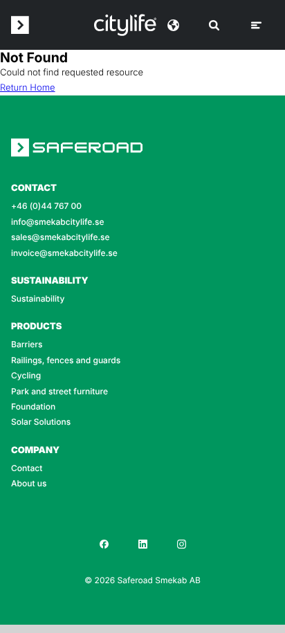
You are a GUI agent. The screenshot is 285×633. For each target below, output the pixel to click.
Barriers (26, 344)
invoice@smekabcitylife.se (64, 253)
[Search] (214, 25)
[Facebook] (103, 543)
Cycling (26, 375)
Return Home (27, 87)
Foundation (33, 407)
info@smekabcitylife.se (57, 222)
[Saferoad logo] (20, 25)
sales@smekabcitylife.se (60, 237)
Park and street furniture (59, 391)
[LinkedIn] (142, 543)
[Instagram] (181, 543)
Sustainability (37, 299)
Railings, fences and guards (65, 360)
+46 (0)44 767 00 (46, 206)
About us (28, 483)
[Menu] (256, 25)
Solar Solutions (41, 422)
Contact (26, 468)
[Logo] (125, 25)
